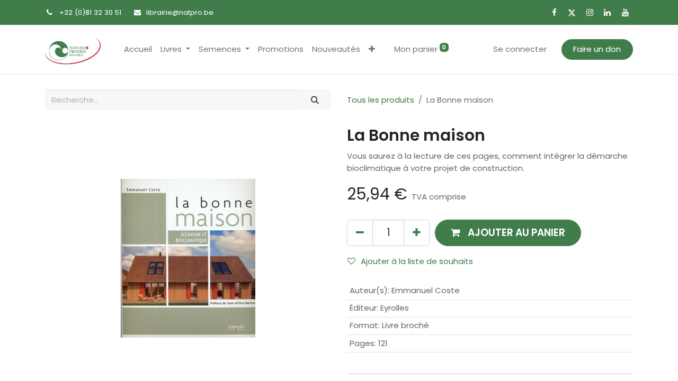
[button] (371, 49)
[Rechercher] (315, 99)
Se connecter (520, 49)
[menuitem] (138, 49)
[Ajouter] (417, 233)
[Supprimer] (360, 233)
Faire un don (597, 49)
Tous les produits (380, 99)
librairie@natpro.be (179, 12)
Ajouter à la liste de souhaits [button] (417, 261)
